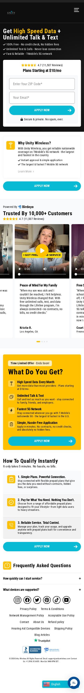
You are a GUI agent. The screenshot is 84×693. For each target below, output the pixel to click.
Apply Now (42, 546)
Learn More (25, 171)
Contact (24, 622)
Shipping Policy (63, 628)
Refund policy (56, 622)
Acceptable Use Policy (61, 615)
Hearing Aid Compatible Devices (30, 628)
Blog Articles (42, 634)
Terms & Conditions (52, 609)
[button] (74, 683)
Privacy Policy (28, 609)
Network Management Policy (26, 615)
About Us (38, 622)
